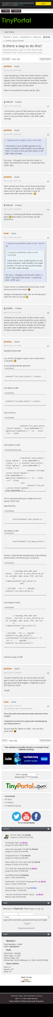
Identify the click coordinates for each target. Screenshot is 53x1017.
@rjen (25, 842)
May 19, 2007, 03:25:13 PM (12, 237)
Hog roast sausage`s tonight (17, 849)
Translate (34, 777)
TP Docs (8, 799)
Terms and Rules (29, 996)
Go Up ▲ (40, 996)
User (5, 903)
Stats (5, 934)
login (32, 908)
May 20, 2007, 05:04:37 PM (12, 706)
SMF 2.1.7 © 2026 (20, 998)
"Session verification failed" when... (20, 894)
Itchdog (25, 875)
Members (10, 941)
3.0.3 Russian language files (17, 868)
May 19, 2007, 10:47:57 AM (12, 181)
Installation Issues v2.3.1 (16, 888)
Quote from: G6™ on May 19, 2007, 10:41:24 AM (24, 140)
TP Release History (13, 805)
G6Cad (9, 101)
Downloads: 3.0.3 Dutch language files (21, 881)
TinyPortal (14, 996)
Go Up (4, 741)
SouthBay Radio (12, 875)
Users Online (12, 963)
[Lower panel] (47, 37)
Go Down (6, 59)
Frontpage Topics (12, 842)
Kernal (35, 849)
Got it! (43, 4)
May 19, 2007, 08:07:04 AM (12, 70)
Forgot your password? (26, 928)
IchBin (9, 308)
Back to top (26, 977)
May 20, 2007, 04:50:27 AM (12, 312)
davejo (28, 835)
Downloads (10, 796)
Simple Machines (32, 998)
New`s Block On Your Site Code (18, 862)
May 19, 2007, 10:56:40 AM (12, 209)
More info (21, 5)
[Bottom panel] (49, 37)
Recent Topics (16, 835)
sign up (40, 908)
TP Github (9, 802)
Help (20, 996)
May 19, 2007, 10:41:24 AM (12, 106)
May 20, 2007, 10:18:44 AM (12, 673)
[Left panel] (44, 37)
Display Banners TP (13, 855)
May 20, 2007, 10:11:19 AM (12, 346)
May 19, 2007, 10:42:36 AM (12, 134)
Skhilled (33, 888)
